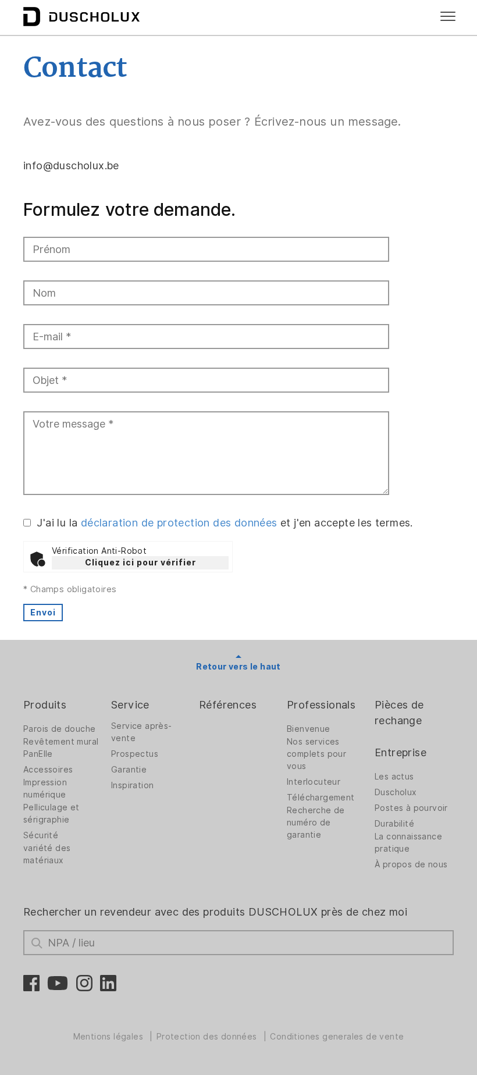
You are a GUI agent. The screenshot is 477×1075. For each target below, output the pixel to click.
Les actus (394, 776)
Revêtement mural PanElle (60, 748)
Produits (44, 705)
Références (228, 705)
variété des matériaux (46, 854)
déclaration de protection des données (179, 523)
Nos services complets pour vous (316, 754)
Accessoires (48, 769)
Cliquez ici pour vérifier (140, 562)
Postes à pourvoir (411, 808)
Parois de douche (59, 729)
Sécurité (40, 835)
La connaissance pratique (408, 842)
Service (130, 705)
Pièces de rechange (399, 713)
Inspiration (132, 785)
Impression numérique (45, 788)
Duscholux (396, 792)
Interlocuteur (313, 781)
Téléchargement (321, 797)
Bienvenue (308, 729)
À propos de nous (411, 864)
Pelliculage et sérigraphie (51, 813)
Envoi (43, 612)
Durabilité (394, 823)
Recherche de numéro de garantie (316, 822)
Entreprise (400, 752)
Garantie (129, 769)
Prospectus (134, 754)
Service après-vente (141, 732)
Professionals (321, 705)
